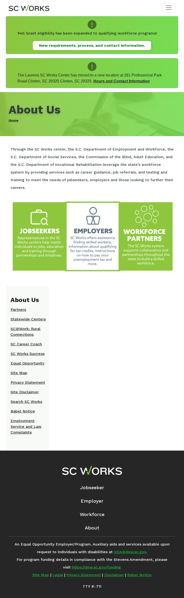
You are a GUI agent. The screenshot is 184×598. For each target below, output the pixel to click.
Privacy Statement (28, 382)
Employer (92, 501)
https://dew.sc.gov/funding (96, 567)
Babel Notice (23, 411)
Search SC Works (26, 401)
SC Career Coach (26, 344)
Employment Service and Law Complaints (26, 426)
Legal (57, 575)
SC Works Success (28, 353)
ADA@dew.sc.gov (130, 552)
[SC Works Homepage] (92, 470)
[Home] (29, 7)
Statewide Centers (28, 319)
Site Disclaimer (25, 392)
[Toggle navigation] (168, 7)
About (92, 528)
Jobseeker (92, 487)
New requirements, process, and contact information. (92, 45)
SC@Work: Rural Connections (25, 331)
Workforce (92, 514)
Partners (18, 309)
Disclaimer (114, 575)
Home (13, 120)
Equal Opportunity (27, 363)
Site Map (19, 373)
